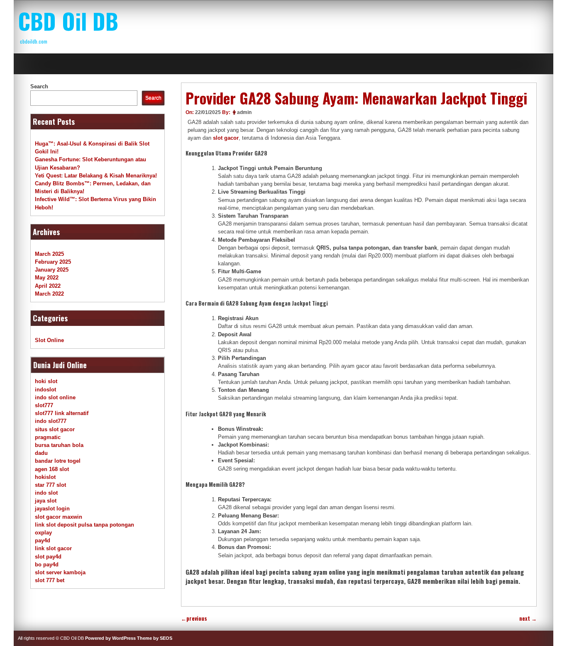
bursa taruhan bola (59, 445)
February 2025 (53, 262)
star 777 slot (50, 485)
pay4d (42, 540)
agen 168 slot (52, 469)
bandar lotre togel (58, 461)
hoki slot (46, 381)
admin (244, 112)
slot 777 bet (49, 580)
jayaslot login (52, 508)
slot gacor (226, 138)
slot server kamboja (60, 572)
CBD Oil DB (68, 21)
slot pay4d (48, 557)
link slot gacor (53, 548)
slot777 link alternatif (61, 413)
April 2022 (48, 286)
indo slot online (55, 397)
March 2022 (49, 294)
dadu (41, 453)
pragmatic (48, 437)
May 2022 (47, 277)
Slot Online (49, 340)
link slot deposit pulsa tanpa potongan (84, 525)
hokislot (45, 477)
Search (39, 86)
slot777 (44, 405)
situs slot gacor (55, 429)
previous (194, 618)
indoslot (45, 389)
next (528, 618)
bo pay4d (47, 564)
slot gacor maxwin (58, 517)
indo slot (46, 493)
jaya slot (45, 501)
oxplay (43, 532)
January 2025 (51, 270)
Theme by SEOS (154, 638)
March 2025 (49, 254)
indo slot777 (50, 421)
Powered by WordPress (110, 638)
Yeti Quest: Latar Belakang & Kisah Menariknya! (96, 175)
